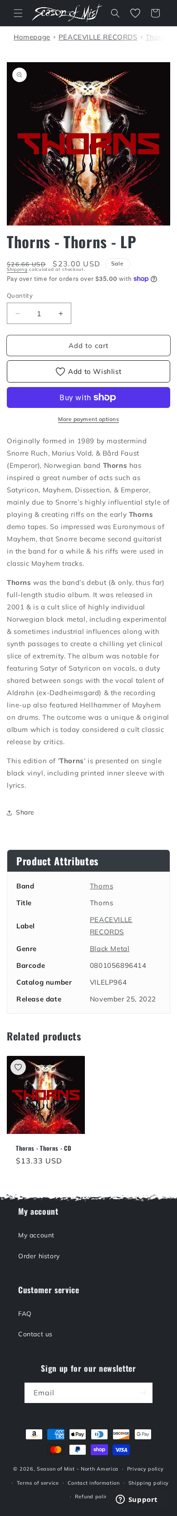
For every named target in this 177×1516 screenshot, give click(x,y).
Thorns (101, 886)
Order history (39, 1256)
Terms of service (38, 1483)
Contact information (94, 1483)
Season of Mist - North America (77, 1469)
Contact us (35, 1334)
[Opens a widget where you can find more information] (136, 1500)
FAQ (25, 1314)
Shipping (17, 269)
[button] (18, 13)
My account (36, 1235)
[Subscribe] (142, 1392)
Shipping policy (148, 1483)
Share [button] (25, 812)
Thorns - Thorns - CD (43, 1148)
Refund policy (93, 1496)
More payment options (88, 419)
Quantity (20, 295)
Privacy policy (145, 1469)
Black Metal (110, 948)
